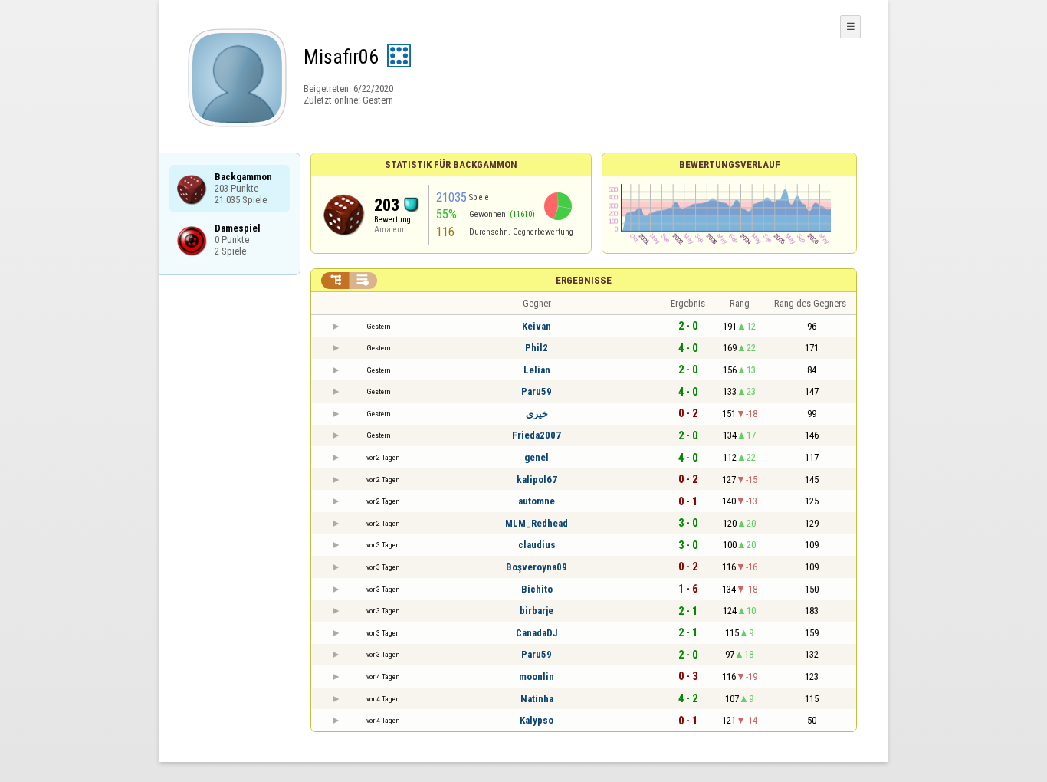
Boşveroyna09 (536, 567)
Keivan (536, 326)
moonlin (536, 676)
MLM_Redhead (536, 523)
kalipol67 (537, 479)
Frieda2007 (536, 435)
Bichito (537, 589)
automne (536, 501)
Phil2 (536, 347)
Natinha (536, 699)
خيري (537, 413)
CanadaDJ (537, 633)
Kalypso (536, 720)
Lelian (537, 370)
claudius (537, 544)
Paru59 (536, 391)
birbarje (536, 610)
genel (536, 457)
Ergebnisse (584, 280)
